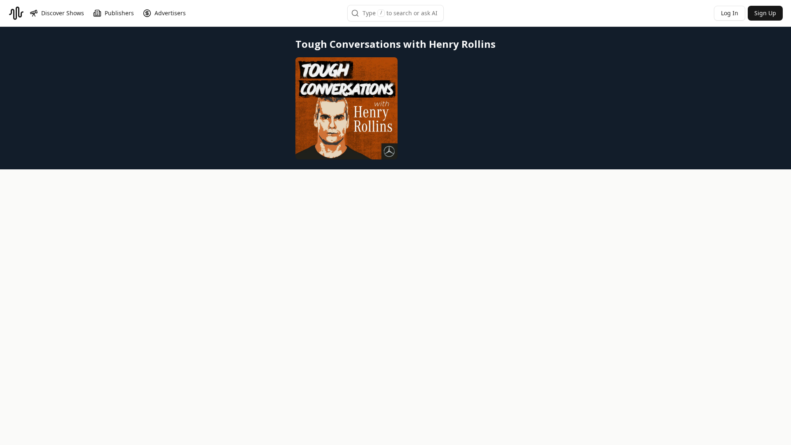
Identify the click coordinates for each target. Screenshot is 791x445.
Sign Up (765, 13)
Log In (729, 13)
